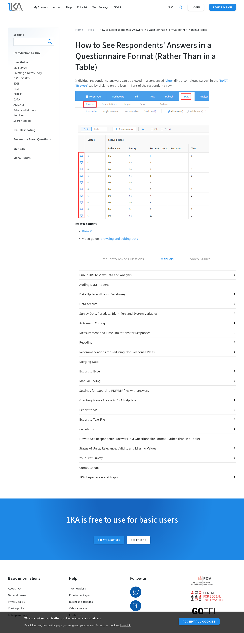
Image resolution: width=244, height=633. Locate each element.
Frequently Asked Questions (32, 139)
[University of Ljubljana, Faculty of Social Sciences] (213, 581)
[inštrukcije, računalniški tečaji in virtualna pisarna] (213, 611)
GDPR (117, 7)
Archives (18, 115)
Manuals (19, 148)
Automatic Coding (92, 323)
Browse (87, 231)
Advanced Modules (25, 110)
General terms (17, 595)
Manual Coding (90, 381)
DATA (16, 99)
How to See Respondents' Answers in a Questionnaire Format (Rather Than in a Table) (139, 439)
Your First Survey (91, 458)
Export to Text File (92, 419)
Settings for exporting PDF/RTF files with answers (114, 391)
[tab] (122, 259)
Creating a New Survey (27, 73)
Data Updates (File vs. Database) (102, 294)
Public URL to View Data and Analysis (105, 275)
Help (69, 7)
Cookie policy (16, 608)
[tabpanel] (155, 376)
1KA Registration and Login (98, 477)
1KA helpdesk (77, 588)
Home (79, 30)
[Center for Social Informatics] (213, 596)
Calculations (88, 429)
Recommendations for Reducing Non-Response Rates (117, 352)
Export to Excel (90, 371)
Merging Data (89, 362)
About (57, 7)
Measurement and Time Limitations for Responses (114, 333)
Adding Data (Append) (94, 285)
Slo (170, 7)
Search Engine (22, 121)
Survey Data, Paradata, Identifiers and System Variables (118, 314)
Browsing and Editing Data (119, 239)
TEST (16, 89)
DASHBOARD (21, 78)
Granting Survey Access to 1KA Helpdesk (107, 400)
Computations (89, 468)
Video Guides (22, 158)
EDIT (16, 83)
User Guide (20, 62)
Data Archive (88, 304)
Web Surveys (100, 7)
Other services (78, 608)
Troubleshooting (24, 130)
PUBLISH (18, 94)
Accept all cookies (199, 621)
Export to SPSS (89, 410)
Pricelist (82, 7)
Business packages (81, 602)
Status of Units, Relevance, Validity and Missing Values (117, 448)
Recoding (85, 342)
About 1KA (14, 588)
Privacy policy (16, 602)
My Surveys (41, 7)
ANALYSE (19, 105)
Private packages (79, 595)
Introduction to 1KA (26, 53)
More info (125, 625)
